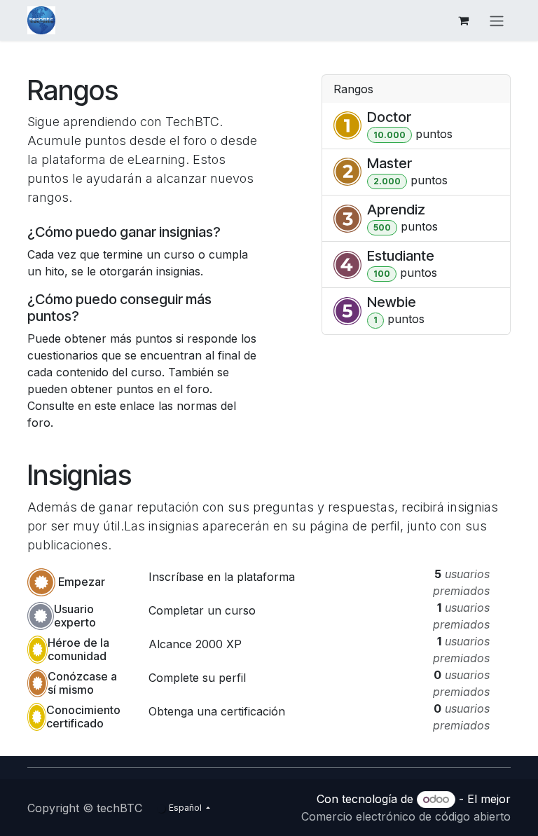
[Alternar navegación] (497, 20)
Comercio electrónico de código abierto (406, 816)
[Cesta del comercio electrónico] (463, 20)
